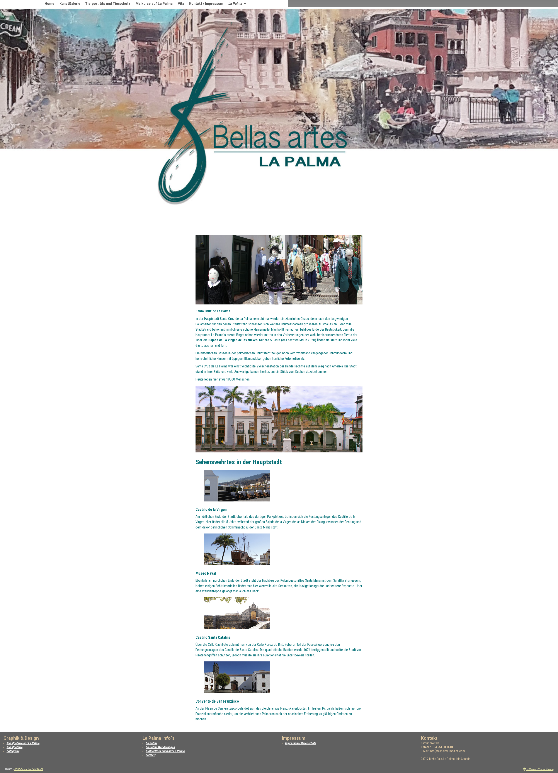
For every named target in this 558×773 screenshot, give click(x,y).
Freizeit (150, 755)
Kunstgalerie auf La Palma (23, 743)
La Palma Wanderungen (160, 747)
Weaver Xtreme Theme (540, 769)
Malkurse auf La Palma (154, 4)
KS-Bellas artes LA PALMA (28, 769)
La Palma (235, 4)
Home (49, 4)
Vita (181, 4)
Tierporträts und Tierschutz (107, 4)
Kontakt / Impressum (206, 4)
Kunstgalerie (14, 747)
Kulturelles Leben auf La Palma (165, 751)
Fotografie (13, 751)
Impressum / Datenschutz (300, 743)
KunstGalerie (70, 4)
